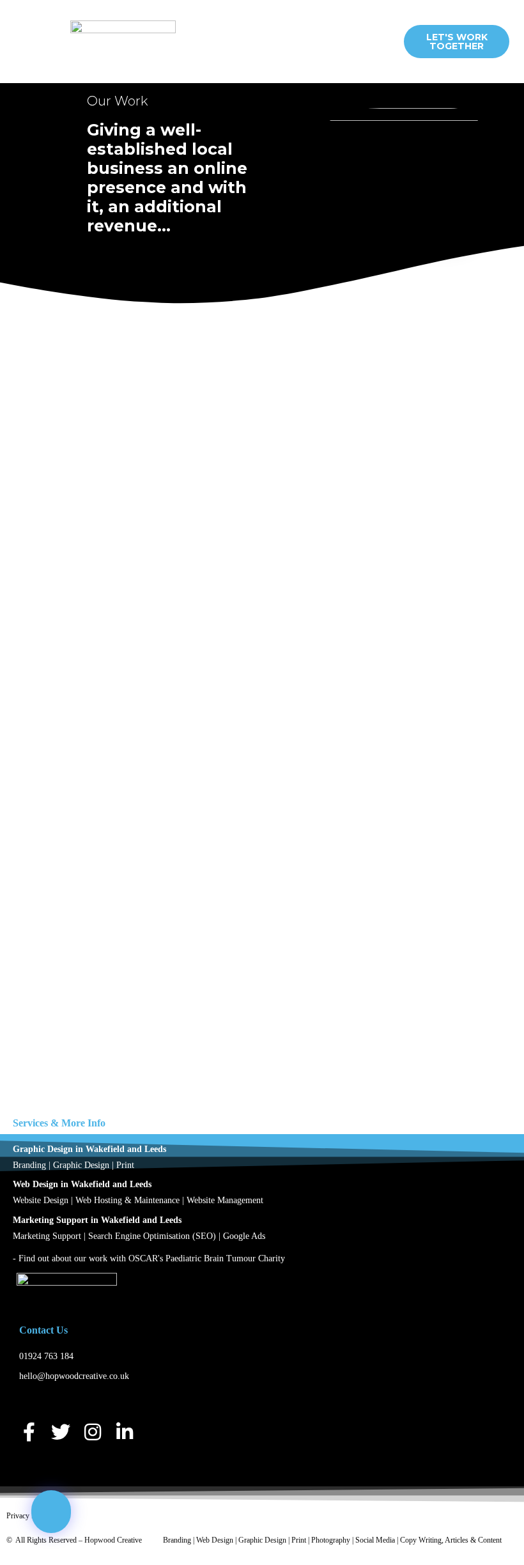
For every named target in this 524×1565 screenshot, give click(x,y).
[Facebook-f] (28, 1432)
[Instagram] (92, 1432)
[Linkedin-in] (124, 1432)
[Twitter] (60, 1432)
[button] (291, 42)
